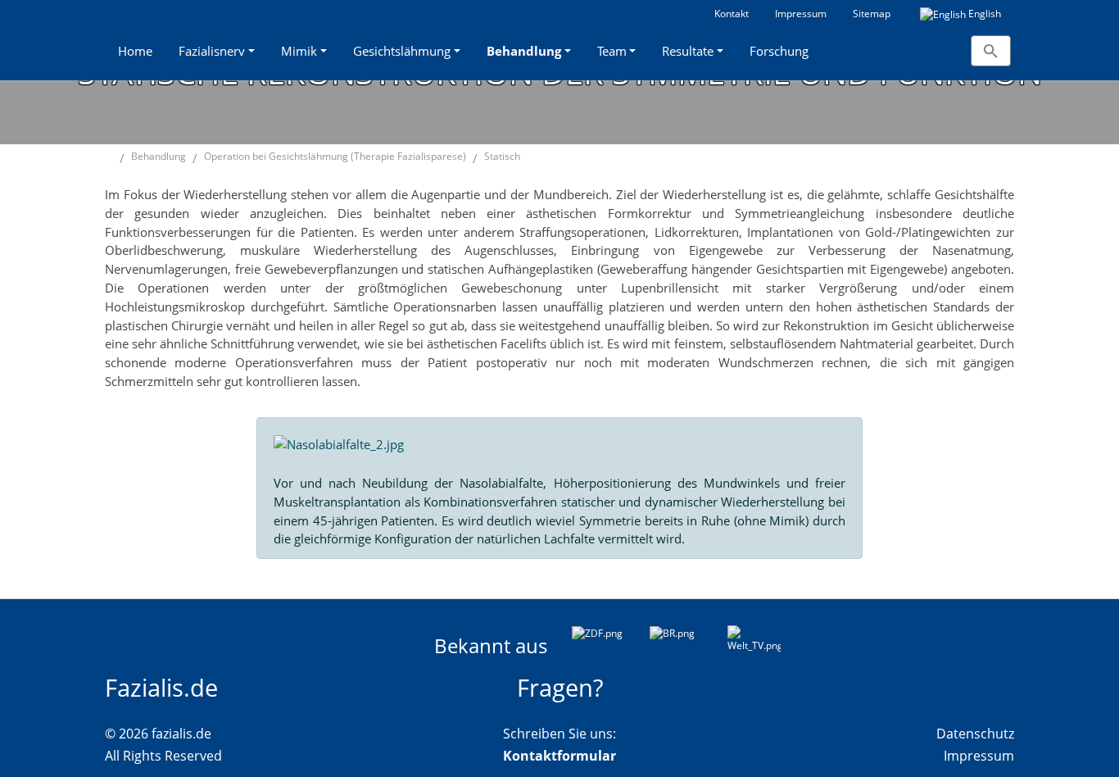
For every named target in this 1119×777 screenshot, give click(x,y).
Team (612, 51)
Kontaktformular (559, 756)
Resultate (688, 51)
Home (135, 51)
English (983, 13)
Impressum (801, 13)
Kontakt (731, 13)
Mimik (299, 51)
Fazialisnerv (212, 51)
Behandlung (524, 51)
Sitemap (871, 13)
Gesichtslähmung (402, 51)
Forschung (779, 51)
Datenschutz (975, 734)
